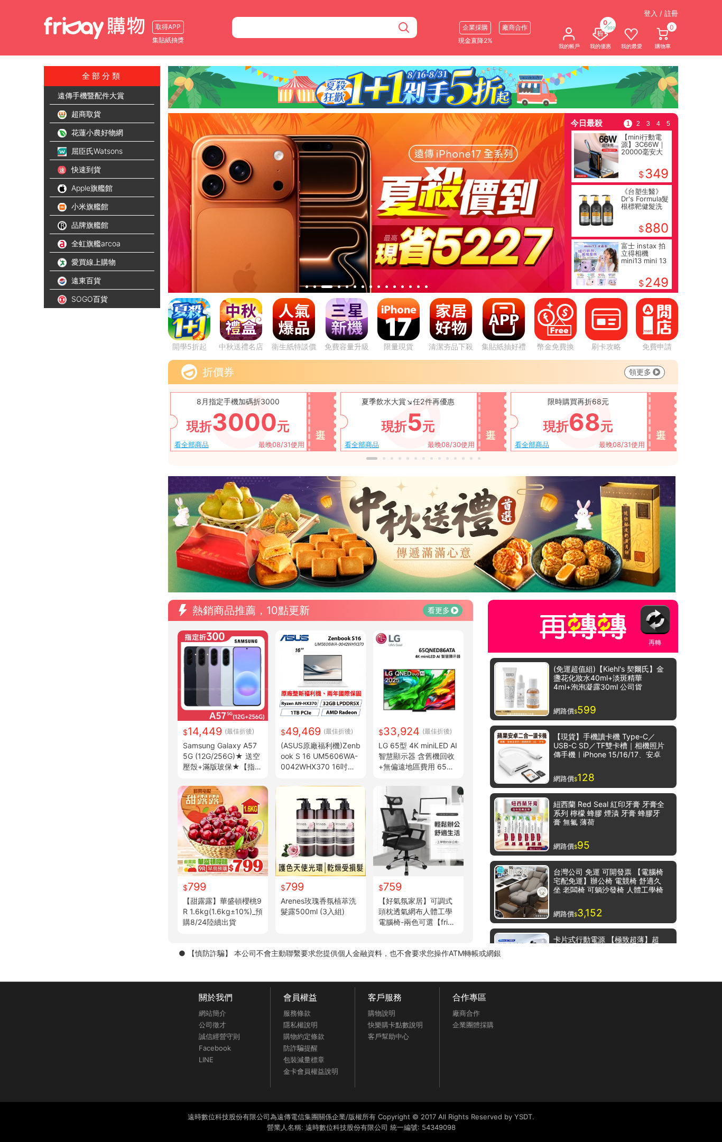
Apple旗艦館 (91, 187)
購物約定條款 (304, 1036)
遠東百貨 (85, 280)
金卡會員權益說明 (310, 1071)
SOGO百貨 (88, 298)
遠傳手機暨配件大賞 (91, 95)
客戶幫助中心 (388, 1036)
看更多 (439, 610)
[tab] (307, 286)
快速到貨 (85, 169)
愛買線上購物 (92, 261)
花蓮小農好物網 (96, 132)
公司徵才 (212, 1024)
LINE (206, 1059)
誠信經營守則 (219, 1036)
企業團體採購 (473, 1024)
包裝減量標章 (304, 1059)
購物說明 (381, 1013)
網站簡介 (212, 1013)
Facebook (215, 1048)
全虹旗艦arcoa (95, 243)
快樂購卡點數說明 (395, 1024)
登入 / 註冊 (661, 13)
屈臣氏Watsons (96, 150)
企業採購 (475, 27)
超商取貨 (85, 113)
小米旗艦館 (88, 206)
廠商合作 (466, 1013)
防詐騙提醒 (300, 1048)
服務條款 (297, 1013)
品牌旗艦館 (88, 224)
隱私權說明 (300, 1024)
